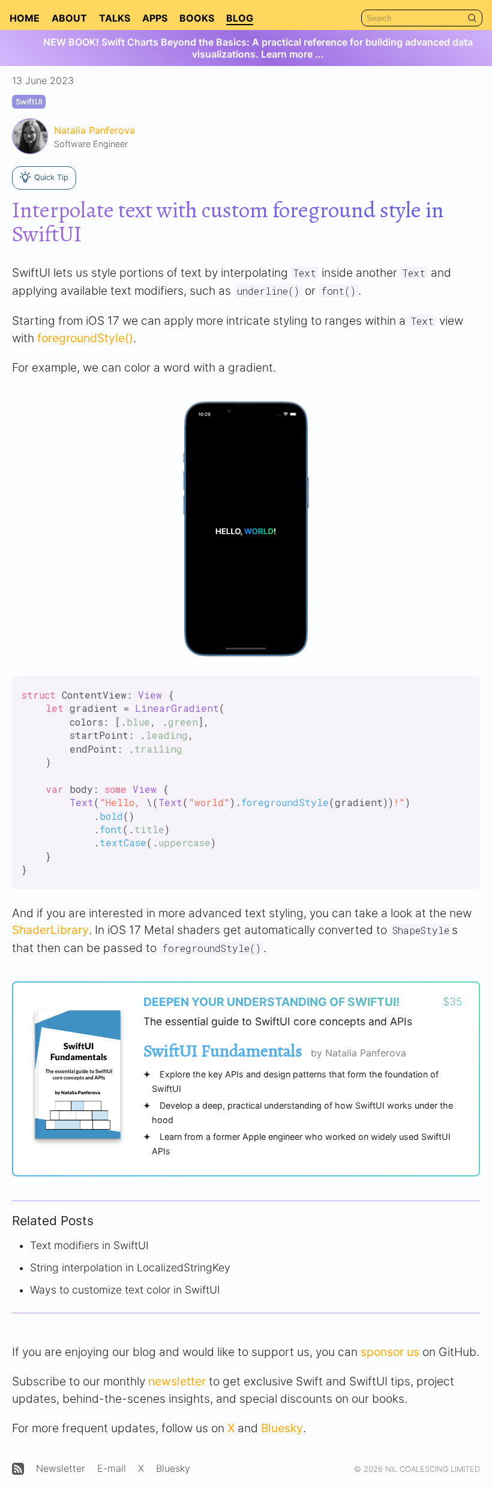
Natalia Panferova (94, 130)
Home (25, 18)
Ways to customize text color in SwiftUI (125, 1289)
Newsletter (60, 1468)
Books (196, 18)
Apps (154, 18)
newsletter (177, 1381)
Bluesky (282, 1428)
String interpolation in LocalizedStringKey (130, 1267)
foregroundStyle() (85, 338)
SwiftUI (29, 101)
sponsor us (390, 1352)
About (69, 18)
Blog (239, 18)
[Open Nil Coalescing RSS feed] (18, 1469)
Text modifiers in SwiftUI (89, 1245)
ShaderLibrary (50, 930)
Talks (114, 18)
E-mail (111, 1468)
